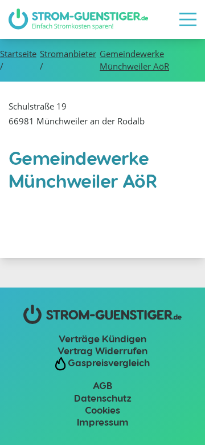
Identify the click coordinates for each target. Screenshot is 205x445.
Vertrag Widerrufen (102, 350)
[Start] (78, 19)
